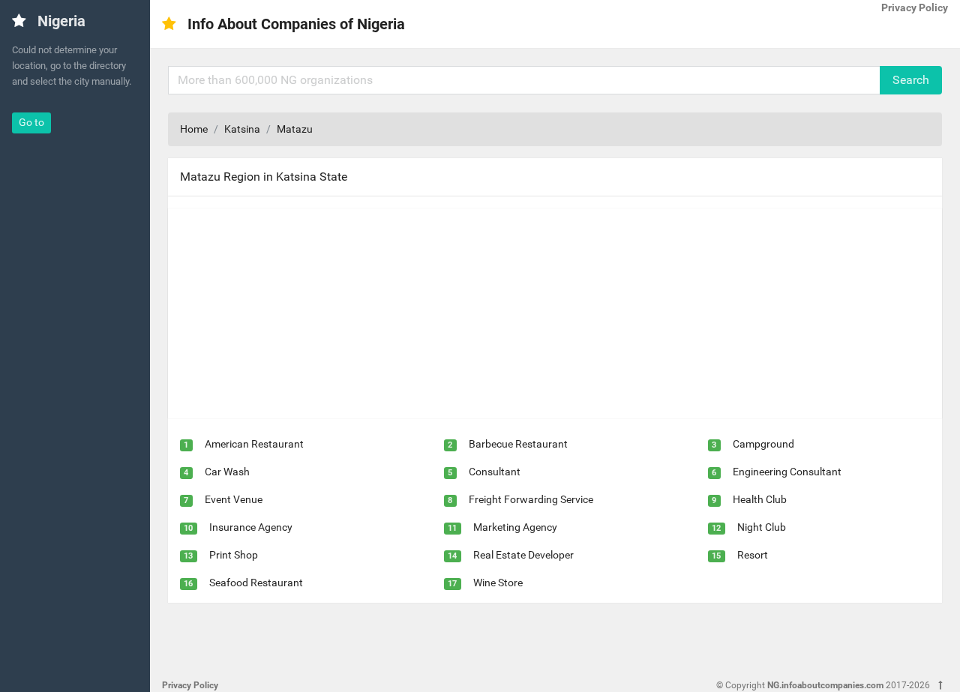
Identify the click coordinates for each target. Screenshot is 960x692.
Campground (763, 444)
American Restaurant (254, 444)
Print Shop (233, 555)
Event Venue (233, 499)
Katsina (242, 129)
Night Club (761, 527)
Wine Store (498, 583)
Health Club (760, 499)
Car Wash (227, 472)
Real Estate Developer (523, 555)
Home (194, 129)
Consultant (494, 472)
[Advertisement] (555, 313)
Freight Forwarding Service (531, 499)
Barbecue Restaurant (518, 444)
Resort (752, 555)
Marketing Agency (515, 527)
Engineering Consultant (787, 472)
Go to (31, 122)
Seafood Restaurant (256, 583)
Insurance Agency (250, 527)
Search (910, 80)
